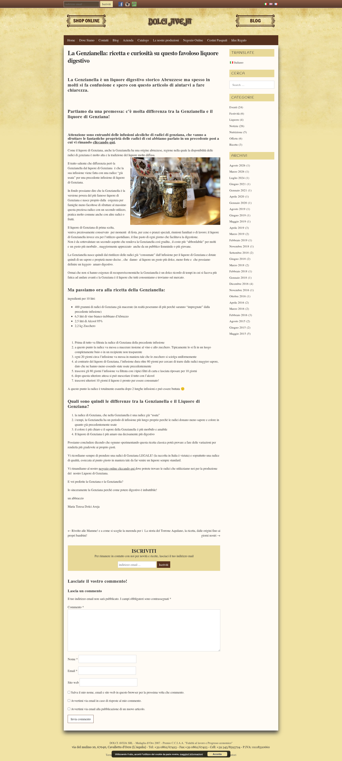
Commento (76, 607)
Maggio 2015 (237, 333)
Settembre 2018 (239, 253)
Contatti (103, 40)
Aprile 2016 (236, 302)
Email (72, 671)
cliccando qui (104, 142)
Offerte (233, 138)
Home (71, 40)
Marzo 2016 (236, 309)
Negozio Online (193, 40)
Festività (234, 113)
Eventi (233, 107)
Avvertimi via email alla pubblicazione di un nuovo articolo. (108, 709)
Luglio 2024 (237, 178)
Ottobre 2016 (237, 296)
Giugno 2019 (237, 215)
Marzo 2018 (236, 265)
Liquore (234, 120)
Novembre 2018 (239, 246)
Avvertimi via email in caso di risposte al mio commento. (106, 700)
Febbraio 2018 (238, 271)
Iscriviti (106, 4)
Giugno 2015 (237, 327)
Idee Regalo (238, 40)
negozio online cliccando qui (117, 468)
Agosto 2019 (237, 209)
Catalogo (143, 40)
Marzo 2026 (236, 171)
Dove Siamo (86, 40)
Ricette (233, 144)
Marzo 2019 (236, 234)
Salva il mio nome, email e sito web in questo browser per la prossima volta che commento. (127, 692)
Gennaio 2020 (238, 203)
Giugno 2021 (237, 184)
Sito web (73, 682)
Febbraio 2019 (238, 240)
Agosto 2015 (237, 321)
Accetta (217, 754)
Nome (73, 659)
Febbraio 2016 (238, 315)
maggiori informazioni (191, 754)
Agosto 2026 (237, 165)
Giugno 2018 (237, 259)
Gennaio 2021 (238, 190)
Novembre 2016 (239, 290)
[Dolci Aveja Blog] (255, 29)
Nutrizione (235, 132)
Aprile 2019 (236, 228)
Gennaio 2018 (238, 277)
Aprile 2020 (236, 196)
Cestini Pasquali (217, 40)
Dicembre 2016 (239, 284)
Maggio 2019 (237, 221)
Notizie (233, 126)
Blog (116, 40)
